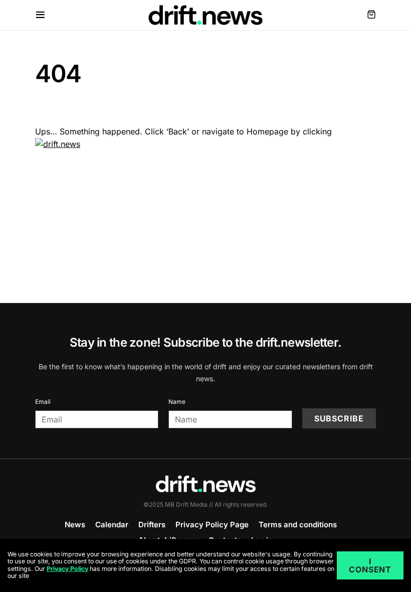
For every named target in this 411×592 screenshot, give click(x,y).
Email (43, 401)
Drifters (151, 524)
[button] (40, 15)
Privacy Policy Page (212, 524)
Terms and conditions (298, 524)
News (75, 524)
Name (176, 401)
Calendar (111, 524)
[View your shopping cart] (371, 15)
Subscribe (339, 418)
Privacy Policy (67, 568)
